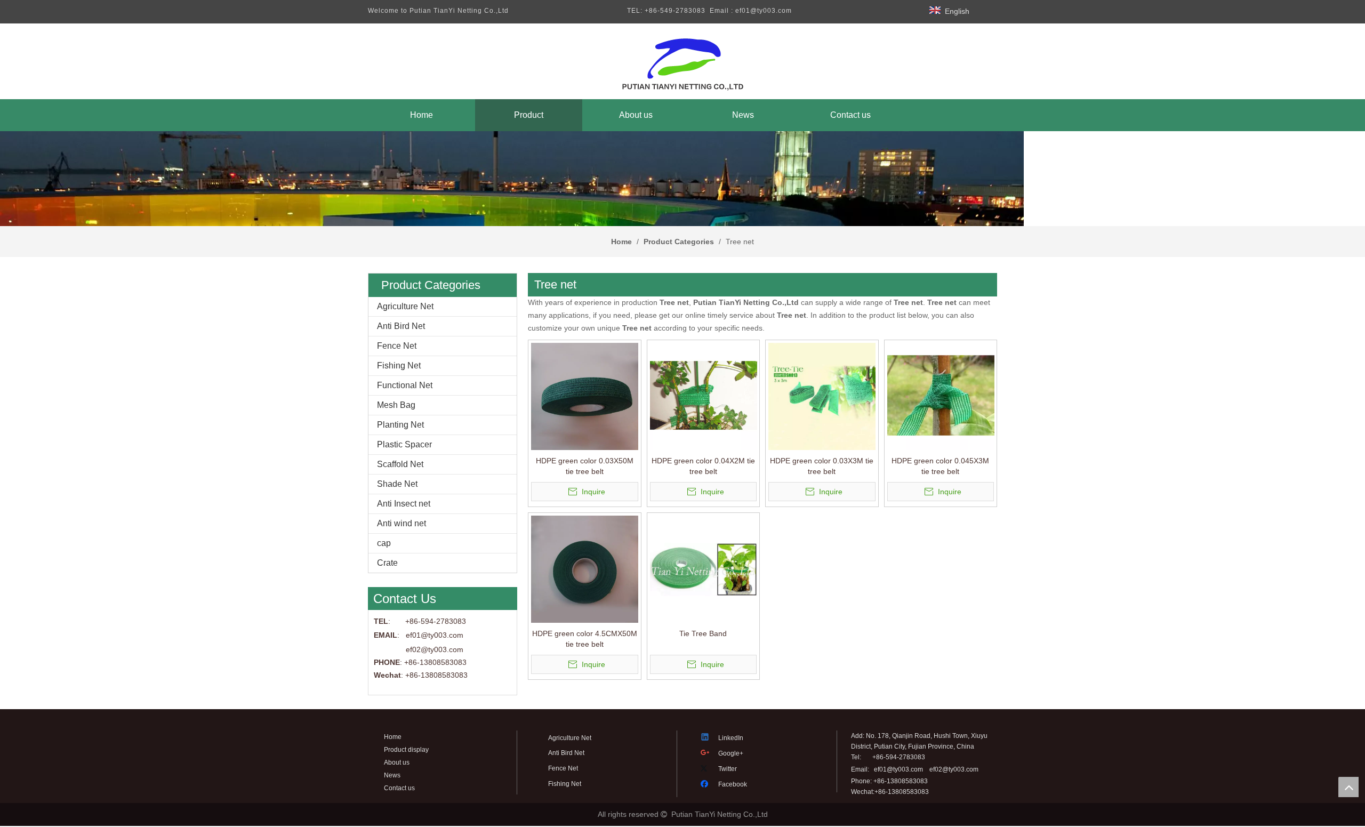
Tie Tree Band (703, 633)
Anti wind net (401, 523)
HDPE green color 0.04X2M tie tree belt (703, 466)
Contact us (399, 788)
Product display (406, 749)
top (1348, 787)
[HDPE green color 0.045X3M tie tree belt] (940, 396)
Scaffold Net (400, 464)
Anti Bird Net (401, 326)
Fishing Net (399, 365)
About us (397, 762)
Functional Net (404, 385)
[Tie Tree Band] (703, 569)
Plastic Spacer (404, 444)
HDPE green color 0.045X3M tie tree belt (940, 466)
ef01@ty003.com (898, 769)
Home (393, 737)
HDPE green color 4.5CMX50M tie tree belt (584, 638)
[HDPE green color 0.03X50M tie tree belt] (584, 396)
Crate (387, 562)
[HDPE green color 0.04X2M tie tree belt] (703, 396)
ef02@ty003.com (434, 649)
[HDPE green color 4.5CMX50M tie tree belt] (584, 569)
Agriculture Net (405, 306)
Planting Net (400, 424)
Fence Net (396, 345)
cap (384, 543)
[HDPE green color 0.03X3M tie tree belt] (822, 396)
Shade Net (397, 483)
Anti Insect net (403, 503)
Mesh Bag (396, 405)
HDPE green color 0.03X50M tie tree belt (584, 466)
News (392, 775)
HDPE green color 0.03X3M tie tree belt (821, 466)
